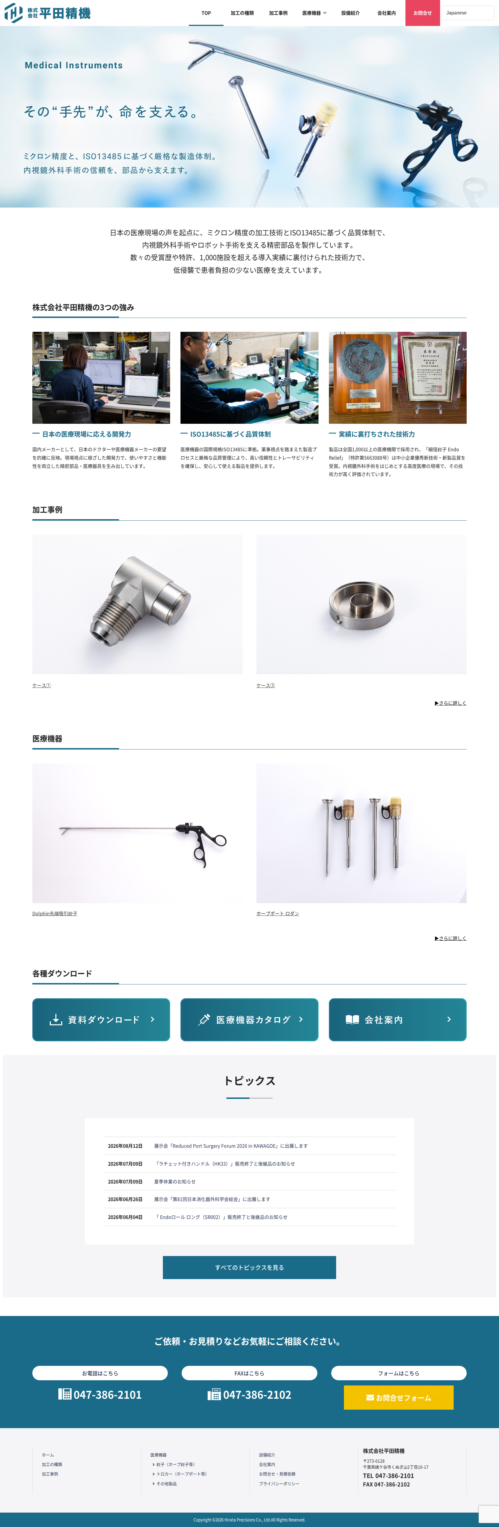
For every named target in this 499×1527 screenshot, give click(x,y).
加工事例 (278, 13)
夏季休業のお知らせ (175, 1181)
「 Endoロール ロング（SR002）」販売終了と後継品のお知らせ (221, 1216)
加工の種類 (242, 13)
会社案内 (386, 13)
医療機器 (311, 13)
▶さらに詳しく (451, 702)
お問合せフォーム (403, 1397)
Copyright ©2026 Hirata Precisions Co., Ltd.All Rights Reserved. (249, 1519)
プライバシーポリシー (279, 1483)
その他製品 (167, 1483)
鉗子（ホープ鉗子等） (177, 1464)
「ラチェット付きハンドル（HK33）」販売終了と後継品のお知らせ (224, 1163)
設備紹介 (350, 13)
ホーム (48, 1455)
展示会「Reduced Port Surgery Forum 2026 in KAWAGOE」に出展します (231, 1145)
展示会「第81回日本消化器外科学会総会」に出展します (212, 1198)
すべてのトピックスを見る (249, 1267)
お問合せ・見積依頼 (277, 1474)
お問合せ (423, 13)
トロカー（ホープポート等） (183, 1474)
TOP (206, 13)
